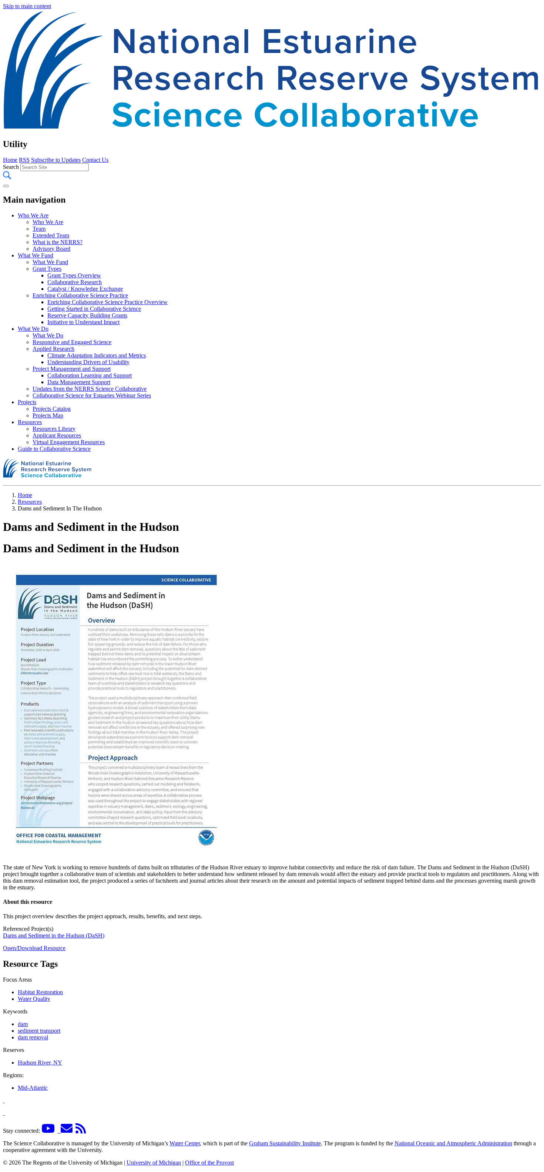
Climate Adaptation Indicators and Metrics (96, 355)
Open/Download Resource (34, 948)
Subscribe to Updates (56, 160)
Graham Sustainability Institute (285, 1143)
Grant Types (47, 269)
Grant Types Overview (74, 275)
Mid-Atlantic (33, 1088)
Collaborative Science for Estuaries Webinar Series (92, 395)
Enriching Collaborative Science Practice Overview (107, 302)
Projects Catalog (52, 409)
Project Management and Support (72, 369)
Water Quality (34, 999)
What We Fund (35, 255)
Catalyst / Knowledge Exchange (85, 289)
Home (10, 160)
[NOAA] (3, 1100)
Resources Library (54, 429)
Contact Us (95, 160)
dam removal (33, 1037)
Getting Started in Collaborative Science (94, 309)
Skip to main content (27, 6)
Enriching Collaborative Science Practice (80, 295)
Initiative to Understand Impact (83, 322)
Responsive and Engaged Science (72, 342)
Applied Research (53, 349)
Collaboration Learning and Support (89, 375)
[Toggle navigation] (6, 186)
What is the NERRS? (58, 242)
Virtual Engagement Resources (69, 442)
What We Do (33, 329)
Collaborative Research (74, 282)
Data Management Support (78, 382)
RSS (24, 160)
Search (11, 167)
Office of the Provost (209, 1162)
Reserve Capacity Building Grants (87, 315)
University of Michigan (154, 1162)
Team (39, 229)
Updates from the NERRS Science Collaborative (90, 389)
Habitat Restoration (40, 992)
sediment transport (39, 1031)
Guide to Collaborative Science (54, 449)
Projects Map (48, 415)
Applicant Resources (57, 435)
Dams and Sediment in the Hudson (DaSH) (53, 935)
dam (23, 1024)
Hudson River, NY (40, 1062)
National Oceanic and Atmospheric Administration (453, 1143)
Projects (27, 402)
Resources (30, 422)
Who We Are (33, 215)
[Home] (272, 128)
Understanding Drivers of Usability (88, 362)
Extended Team (51, 235)
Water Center (184, 1143)
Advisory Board (51, 249)
